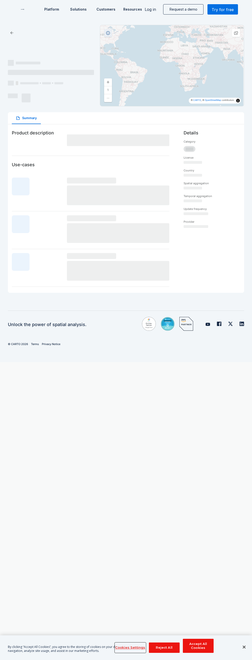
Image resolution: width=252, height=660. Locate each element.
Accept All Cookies (198, 646)
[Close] (244, 647)
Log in (150, 9)
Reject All (164, 647)
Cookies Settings (130, 647)
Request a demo (183, 9)
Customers (105, 9)
